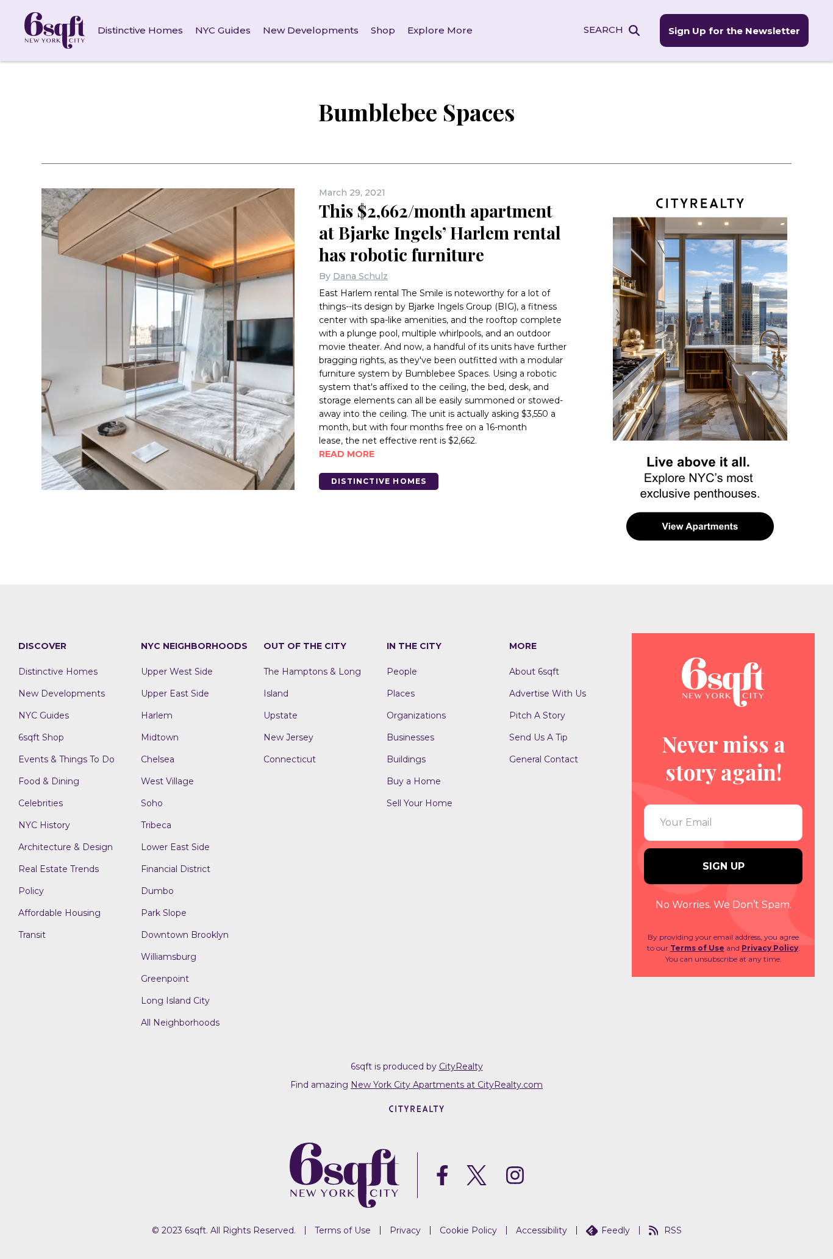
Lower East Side (175, 847)
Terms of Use (697, 947)
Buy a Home (414, 781)
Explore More (440, 30)
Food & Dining (48, 781)
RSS (673, 1230)
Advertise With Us (547, 693)
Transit (32, 934)
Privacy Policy (770, 947)
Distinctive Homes (140, 30)
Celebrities (40, 803)
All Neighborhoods (180, 1022)
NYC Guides (223, 30)
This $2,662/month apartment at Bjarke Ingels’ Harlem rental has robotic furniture (440, 232)
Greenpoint (165, 978)
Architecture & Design (65, 847)
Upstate (280, 715)
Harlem (157, 715)
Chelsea (157, 759)
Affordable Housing (59, 912)
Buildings (406, 759)
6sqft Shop (41, 737)
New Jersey (288, 737)
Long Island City (175, 1000)
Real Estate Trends (58, 869)
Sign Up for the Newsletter (734, 31)
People (402, 671)
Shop (383, 30)
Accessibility (541, 1230)
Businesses (410, 737)
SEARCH (603, 29)
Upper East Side (175, 693)
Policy (31, 890)
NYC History (44, 825)
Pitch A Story (537, 715)
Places (401, 693)
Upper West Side (177, 671)
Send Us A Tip (538, 737)
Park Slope (164, 912)
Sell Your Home (419, 803)
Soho (152, 803)
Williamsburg (168, 956)
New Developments (311, 30)
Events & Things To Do (66, 759)
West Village (167, 781)
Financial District (175, 869)
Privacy (405, 1230)
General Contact (543, 759)
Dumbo (157, 890)
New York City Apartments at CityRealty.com (447, 1084)
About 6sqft (534, 671)
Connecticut (289, 759)
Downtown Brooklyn (185, 934)
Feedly (615, 1230)
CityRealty (461, 1066)
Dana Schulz (360, 276)
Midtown (160, 737)
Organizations (416, 715)
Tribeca (156, 825)
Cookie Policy (468, 1230)
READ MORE (346, 454)
